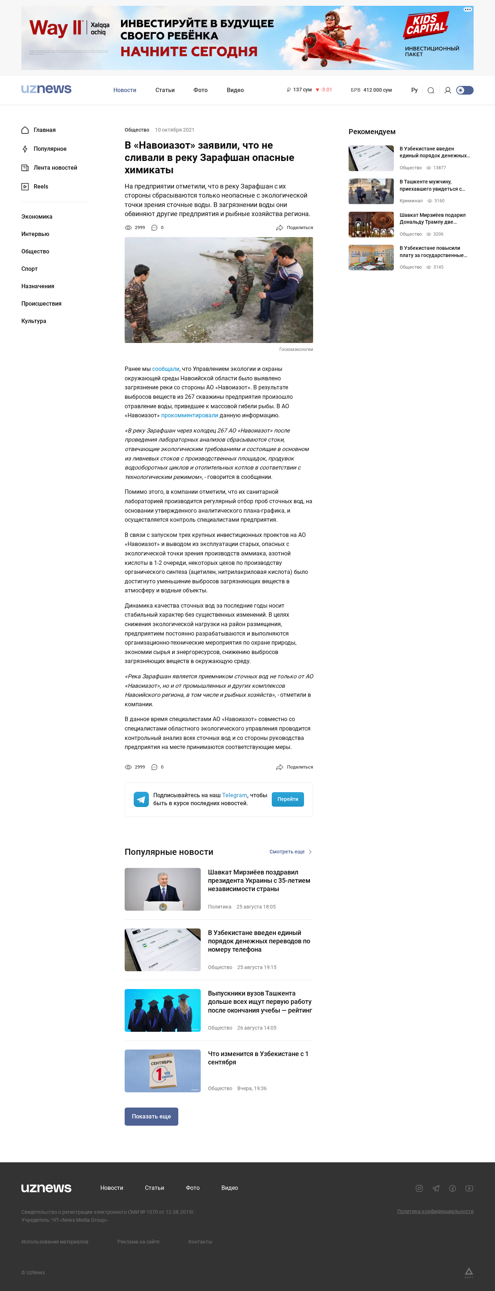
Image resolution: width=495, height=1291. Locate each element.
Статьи (165, 90)
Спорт (29, 269)
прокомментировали (189, 415)
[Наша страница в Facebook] (452, 1188)
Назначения (37, 286)
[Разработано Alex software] (469, 1272)
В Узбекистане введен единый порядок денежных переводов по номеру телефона (259, 941)
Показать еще (151, 1116)
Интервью (35, 234)
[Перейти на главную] (46, 89)
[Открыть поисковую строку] (433, 90)
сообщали (165, 368)
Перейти (288, 799)
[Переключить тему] (465, 90)
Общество (35, 252)
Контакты (200, 1242)
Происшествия (41, 304)
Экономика (37, 217)
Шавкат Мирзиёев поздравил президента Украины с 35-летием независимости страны (259, 880)
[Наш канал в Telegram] (436, 1188)
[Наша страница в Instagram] (419, 1188)
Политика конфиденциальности (435, 1211)
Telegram (234, 795)
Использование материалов (54, 1242)
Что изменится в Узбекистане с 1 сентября (258, 1058)
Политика (220, 907)
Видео (235, 90)
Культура (33, 321)
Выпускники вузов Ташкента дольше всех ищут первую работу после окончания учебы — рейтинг (260, 1001)
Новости (124, 90)
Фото (201, 90)
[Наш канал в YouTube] (469, 1188)
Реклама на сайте (138, 1242)
